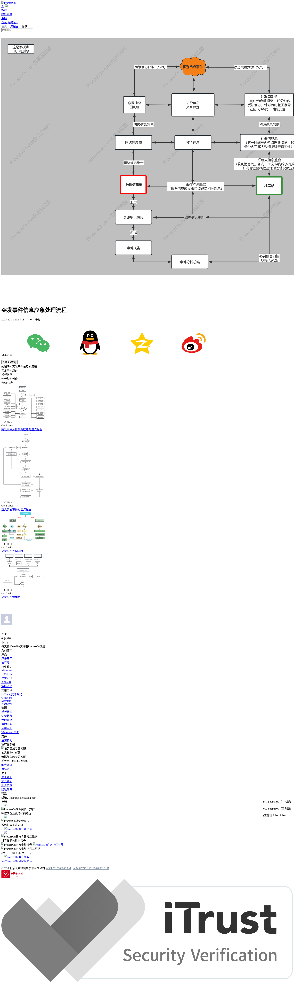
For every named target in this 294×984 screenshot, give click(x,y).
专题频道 (6, 720)
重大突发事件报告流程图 (16, 509)
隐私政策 (6, 789)
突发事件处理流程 (12, 551)
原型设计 (6, 678)
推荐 (4, 10)
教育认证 (6, 765)
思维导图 (6, 658)
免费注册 (12, 22)
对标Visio (6, 769)
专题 (4, 18)
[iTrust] (147, 981)
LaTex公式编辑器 (11, 694)
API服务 (6, 682)
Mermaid (6, 700)
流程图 (14, 26)
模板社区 (6, 14)
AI (2, 6)
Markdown (7, 670)
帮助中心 (6, 724)
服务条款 (6, 785)
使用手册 (6, 728)
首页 (4, 26)
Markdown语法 (10, 732)
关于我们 (6, 777)
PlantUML (7, 703)
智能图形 (6, 686)
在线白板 (6, 674)
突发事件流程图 (10, 597)
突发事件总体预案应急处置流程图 (21, 429)
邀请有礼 (6, 740)
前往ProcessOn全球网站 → (17, 861)
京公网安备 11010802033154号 (91, 868)
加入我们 (6, 781)
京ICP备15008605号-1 (58, 868)
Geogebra (6, 697)
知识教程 (6, 715)
